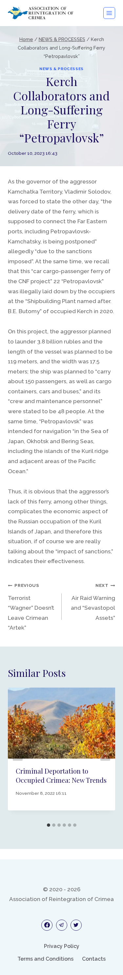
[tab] (48, 825)
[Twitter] (76, 925)
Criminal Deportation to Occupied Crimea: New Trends (61, 775)
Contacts (94, 959)
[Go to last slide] (18, 753)
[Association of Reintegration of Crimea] (40, 13)
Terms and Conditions (45, 959)
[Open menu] (109, 13)
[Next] (105, 753)
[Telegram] (61, 925)
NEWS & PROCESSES (61, 68)
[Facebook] (46, 925)
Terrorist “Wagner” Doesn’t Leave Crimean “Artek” (31, 607)
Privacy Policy (61, 946)
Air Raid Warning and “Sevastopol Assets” (93, 602)
